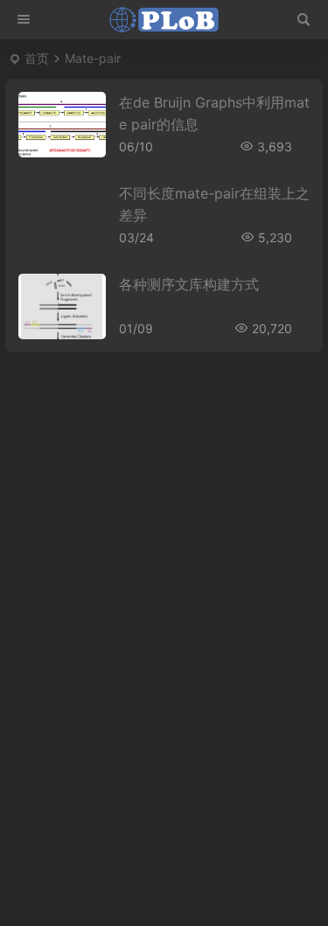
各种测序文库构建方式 (189, 284)
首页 (36, 58)
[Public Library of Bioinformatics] (164, 20)
